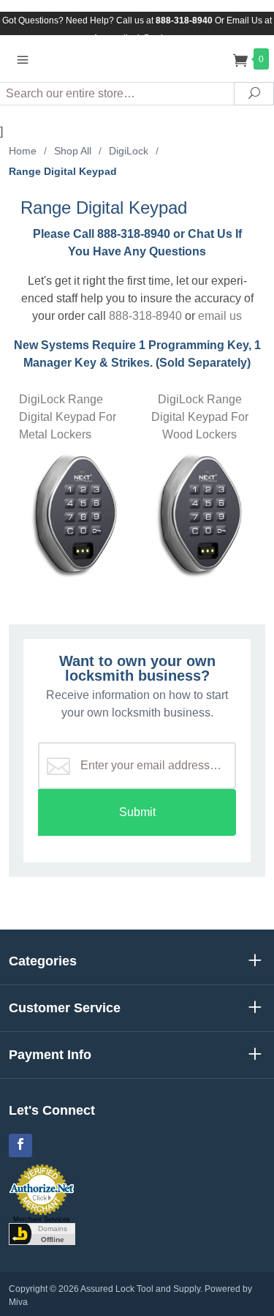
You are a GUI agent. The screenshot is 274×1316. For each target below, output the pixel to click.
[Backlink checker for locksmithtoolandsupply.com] (42, 1232)
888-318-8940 (145, 316)
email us (220, 316)
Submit (137, 812)
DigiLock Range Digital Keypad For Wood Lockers (199, 417)
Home (23, 151)
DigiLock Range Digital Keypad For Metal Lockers (67, 417)
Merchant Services (41, 1219)
